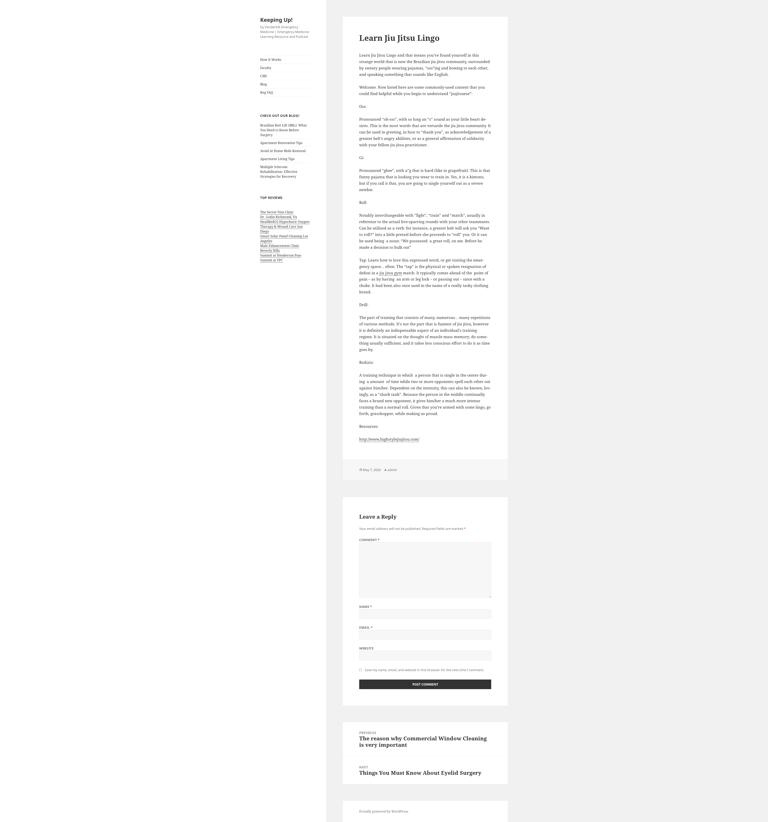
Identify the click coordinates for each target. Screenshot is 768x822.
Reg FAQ (266, 92)
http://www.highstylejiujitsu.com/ (389, 439)
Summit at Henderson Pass (280, 255)
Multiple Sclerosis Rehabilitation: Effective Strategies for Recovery (278, 172)
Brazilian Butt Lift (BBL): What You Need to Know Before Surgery (283, 130)
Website (366, 648)
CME (263, 76)
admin (392, 470)
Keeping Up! (276, 19)
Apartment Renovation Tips (281, 143)
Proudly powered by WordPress (383, 811)
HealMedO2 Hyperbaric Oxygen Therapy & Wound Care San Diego (284, 227)
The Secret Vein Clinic (277, 212)
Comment (369, 540)
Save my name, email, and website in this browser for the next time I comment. (424, 670)
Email (366, 627)
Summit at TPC (271, 260)
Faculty (265, 68)
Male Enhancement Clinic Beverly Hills (279, 248)
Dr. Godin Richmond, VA (278, 217)
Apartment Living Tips (277, 159)
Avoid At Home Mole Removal (283, 151)
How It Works (270, 59)
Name (365, 606)
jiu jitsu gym (390, 273)
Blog (263, 84)
